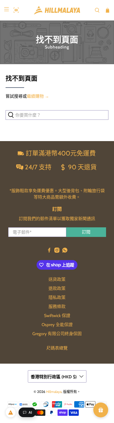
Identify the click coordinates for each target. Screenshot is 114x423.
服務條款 (57, 306)
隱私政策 (57, 297)
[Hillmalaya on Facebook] (49, 251)
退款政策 (57, 288)
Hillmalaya (54, 391)
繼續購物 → (38, 96)
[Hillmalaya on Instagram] (56, 251)
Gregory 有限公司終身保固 (57, 333)
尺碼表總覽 (57, 348)
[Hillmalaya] (57, 10)
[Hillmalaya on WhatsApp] (64, 251)
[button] (14, 10)
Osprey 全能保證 (57, 324)
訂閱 (86, 232)
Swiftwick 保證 (57, 315)
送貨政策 (57, 279)
